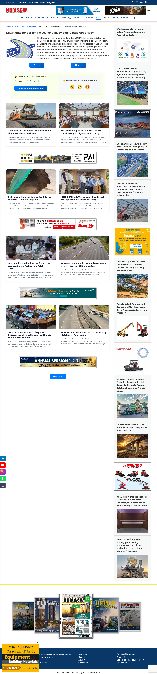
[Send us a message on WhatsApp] (150, 2)
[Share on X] (34, 81)
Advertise (21, 2)
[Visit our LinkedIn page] (132, 2)
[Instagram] (3, 472)
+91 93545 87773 (40, 662)
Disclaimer (122, 662)
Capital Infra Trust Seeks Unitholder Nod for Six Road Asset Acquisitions (30, 132)
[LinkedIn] (3, 458)
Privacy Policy (123, 657)
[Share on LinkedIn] (30, 81)
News (98, 17)
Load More (57, 376)
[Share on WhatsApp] (38, 81)
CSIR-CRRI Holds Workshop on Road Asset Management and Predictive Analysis (82, 198)
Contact (10, 2)
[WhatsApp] (3, 478)
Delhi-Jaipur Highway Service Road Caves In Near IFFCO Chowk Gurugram (30, 198)
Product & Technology (61, 17)
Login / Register (47, 2)
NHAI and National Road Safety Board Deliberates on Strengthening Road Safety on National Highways (29, 335)
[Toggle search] (134, 18)
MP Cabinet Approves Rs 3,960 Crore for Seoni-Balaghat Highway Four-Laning (81, 132)
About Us (82, 654)
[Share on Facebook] (26, 81)
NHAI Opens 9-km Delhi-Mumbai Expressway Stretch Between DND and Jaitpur (83, 264)
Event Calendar (111, 17)
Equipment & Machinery (37, 17)
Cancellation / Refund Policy (130, 659)
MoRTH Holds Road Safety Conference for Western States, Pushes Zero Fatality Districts (29, 266)
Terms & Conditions (126, 654)
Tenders (124, 17)
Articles (77, 17)
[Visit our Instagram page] (146, 2)
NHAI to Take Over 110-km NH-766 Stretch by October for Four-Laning (83, 333)
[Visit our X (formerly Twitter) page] (137, 2)
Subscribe (33, 2)
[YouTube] (3, 465)
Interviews (88, 17)
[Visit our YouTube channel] (141, 2)
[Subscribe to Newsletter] (3, 485)
